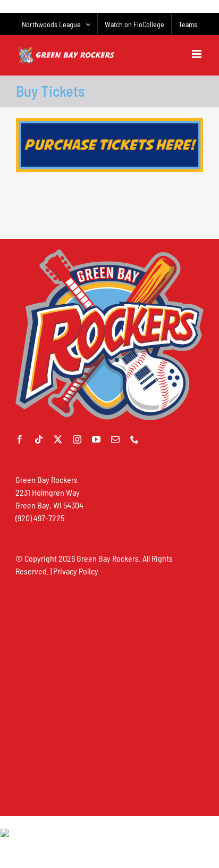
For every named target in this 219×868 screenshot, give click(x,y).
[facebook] (19, 439)
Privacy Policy (75, 571)
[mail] (115, 439)
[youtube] (96, 439)
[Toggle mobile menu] (197, 54)
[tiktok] (39, 439)
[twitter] (58, 439)
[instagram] (77, 439)
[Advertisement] (109, 695)
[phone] (134, 439)
